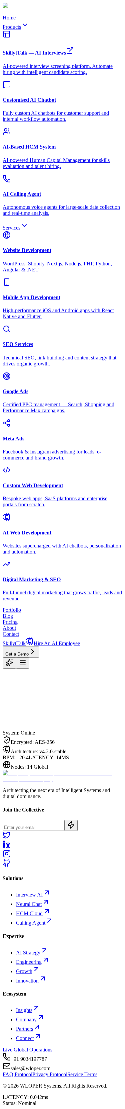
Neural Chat (29, 904)
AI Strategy (28, 952)
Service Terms (82, 1074)
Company (26, 1019)
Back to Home (29, 729)
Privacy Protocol (49, 1074)
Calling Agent (30, 923)
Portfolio (12, 610)
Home (9, 17)
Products (12, 27)
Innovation (27, 981)
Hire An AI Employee (57, 643)
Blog (8, 616)
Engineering (29, 962)
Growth (24, 971)
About (9, 628)
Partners (24, 1029)
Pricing (10, 622)
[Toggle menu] (22, 663)
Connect (25, 1038)
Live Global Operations (27, 1049)
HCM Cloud (29, 913)
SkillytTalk (14, 643)
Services (11, 228)
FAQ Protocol (17, 1074)
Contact (11, 634)
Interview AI (29, 895)
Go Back (60, 730)
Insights (24, 1010)
